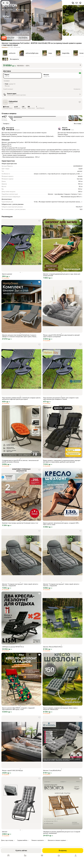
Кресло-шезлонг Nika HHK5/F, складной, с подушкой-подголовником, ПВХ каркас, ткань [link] (18, 708)
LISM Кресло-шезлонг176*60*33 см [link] (13, 647)
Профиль (75, 855)
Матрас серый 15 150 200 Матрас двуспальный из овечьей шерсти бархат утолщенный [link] (61, 335)
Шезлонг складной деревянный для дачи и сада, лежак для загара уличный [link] (61, 274)
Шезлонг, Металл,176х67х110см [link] (52, 647)
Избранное (42, 855)
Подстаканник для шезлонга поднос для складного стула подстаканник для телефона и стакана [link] (60, 398)
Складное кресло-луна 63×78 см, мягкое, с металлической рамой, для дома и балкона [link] (20, 461)
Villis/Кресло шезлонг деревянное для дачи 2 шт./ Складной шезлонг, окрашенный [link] (61, 832)
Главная (8, 855)
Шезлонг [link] (4, 831)
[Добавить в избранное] (76, 3)
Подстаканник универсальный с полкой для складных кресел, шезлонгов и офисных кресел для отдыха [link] (21, 398)
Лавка (25, 855)
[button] (4, 38)
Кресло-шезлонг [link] (7, 274)
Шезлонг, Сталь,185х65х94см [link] (52, 770)
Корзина (58, 855)
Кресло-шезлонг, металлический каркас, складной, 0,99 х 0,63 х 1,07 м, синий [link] (61, 523)
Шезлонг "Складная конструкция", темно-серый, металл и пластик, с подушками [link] (20, 584)
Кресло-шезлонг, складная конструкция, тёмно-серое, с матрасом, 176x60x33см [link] (60, 708)
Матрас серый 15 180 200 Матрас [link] (12, 770)
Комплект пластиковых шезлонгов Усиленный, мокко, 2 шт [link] (20, 523)
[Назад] (3, 3)
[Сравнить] (73, 3)
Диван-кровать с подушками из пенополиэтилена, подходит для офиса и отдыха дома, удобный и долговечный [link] (61, 461)
